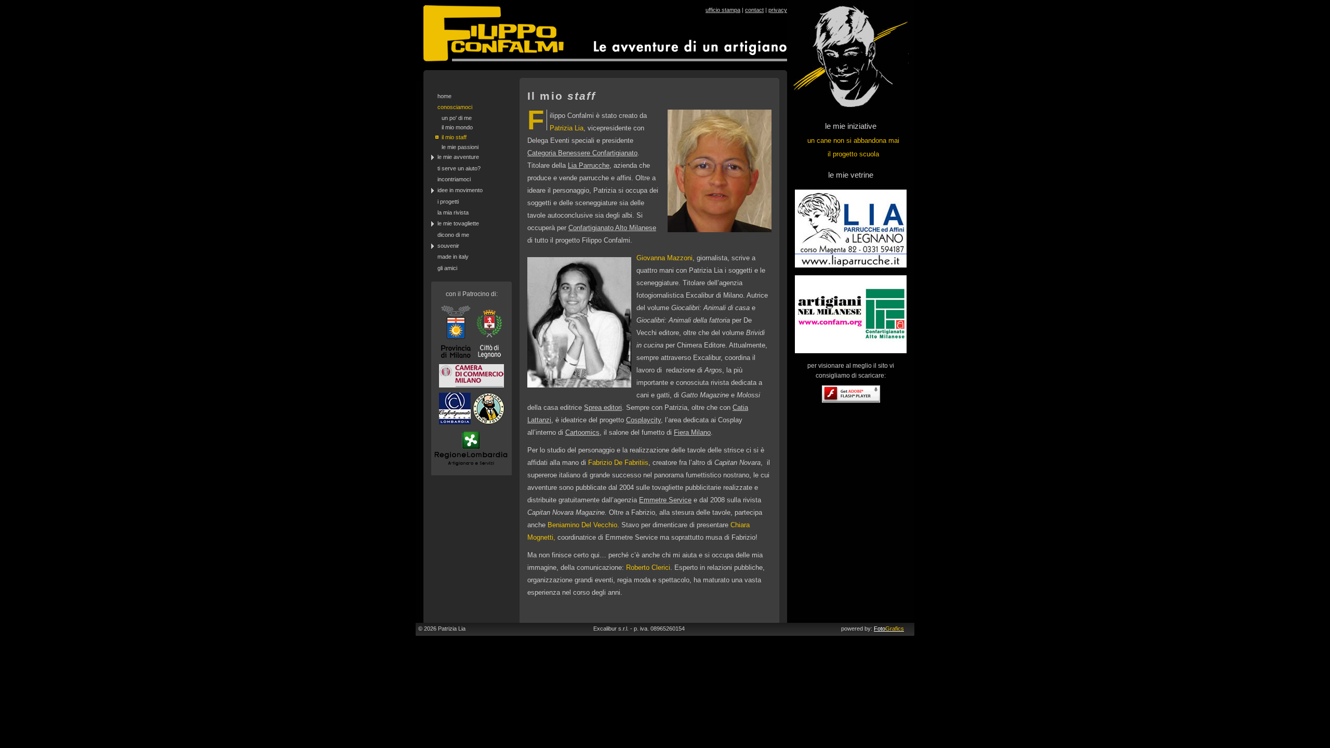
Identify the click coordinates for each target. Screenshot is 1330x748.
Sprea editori (603, 407)
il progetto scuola (853, 154)
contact (754, 10)
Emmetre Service (665, 500)
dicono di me (453, 235)
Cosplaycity (643, 420)
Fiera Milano (692, 432)
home (444, 96)
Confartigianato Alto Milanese (612, 228)
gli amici (447, 268)
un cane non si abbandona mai (853, 140)
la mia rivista (453, 212)
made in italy (453, 256)
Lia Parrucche (588, 165)
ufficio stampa (723, 10)
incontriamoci (454, 179)
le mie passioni (460, 147)
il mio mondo (457, 127)
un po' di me (457, 118)
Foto (889, 628)
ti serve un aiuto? (459, 168)
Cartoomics (582, 432)
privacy (777, 10)
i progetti (448, 201)
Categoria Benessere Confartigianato (582, 153)
